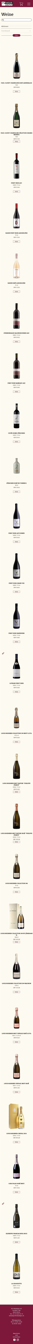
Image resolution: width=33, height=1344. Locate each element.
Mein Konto (16, 1333)
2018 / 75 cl (16, 787)
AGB (16, 1335)
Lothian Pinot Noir (17, 683)
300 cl (16, 937)
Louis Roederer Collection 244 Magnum (16, 983)
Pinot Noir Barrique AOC (16, 383)
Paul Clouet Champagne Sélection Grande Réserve (16, 133)
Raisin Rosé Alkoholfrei (16, 283)
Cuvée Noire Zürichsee (16, 433)
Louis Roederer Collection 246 (16, 883)
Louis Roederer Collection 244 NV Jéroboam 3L (16, 934)
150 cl (16, 985)
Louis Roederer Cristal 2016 (17, 1133)
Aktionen (4, 26)
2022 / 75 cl (16, 335)
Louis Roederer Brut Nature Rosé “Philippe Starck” (16, 834)
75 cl (16, 235)
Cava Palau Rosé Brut (16, 1183)
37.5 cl (17, 735)
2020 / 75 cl (16, 535)
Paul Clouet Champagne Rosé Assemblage (16, 83)
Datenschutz (16, 1337)
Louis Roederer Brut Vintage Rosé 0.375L (16, 1033)
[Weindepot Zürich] (7, 4)
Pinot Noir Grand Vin (16, 583)
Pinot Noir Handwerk (16, 633)
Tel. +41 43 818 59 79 (16, 1314)
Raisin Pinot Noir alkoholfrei (16, 233)
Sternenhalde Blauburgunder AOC (16, 333)
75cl (16, 85)
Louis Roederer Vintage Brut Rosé (16, 1083)
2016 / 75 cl (16, 635)
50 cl (16, 485)
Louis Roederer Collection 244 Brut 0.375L (16, 733)
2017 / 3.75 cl (16, 1035)
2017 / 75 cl (16, 1085)
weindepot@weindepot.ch (16, 1315)
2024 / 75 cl (16, 185)
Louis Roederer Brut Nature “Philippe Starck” (16, 784)
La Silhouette (16, 1283)
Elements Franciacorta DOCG (16, 1233)
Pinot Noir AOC (16, 183)
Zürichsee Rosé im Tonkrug (17, 483)
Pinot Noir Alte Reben (17, 533)
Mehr (16, 91)
